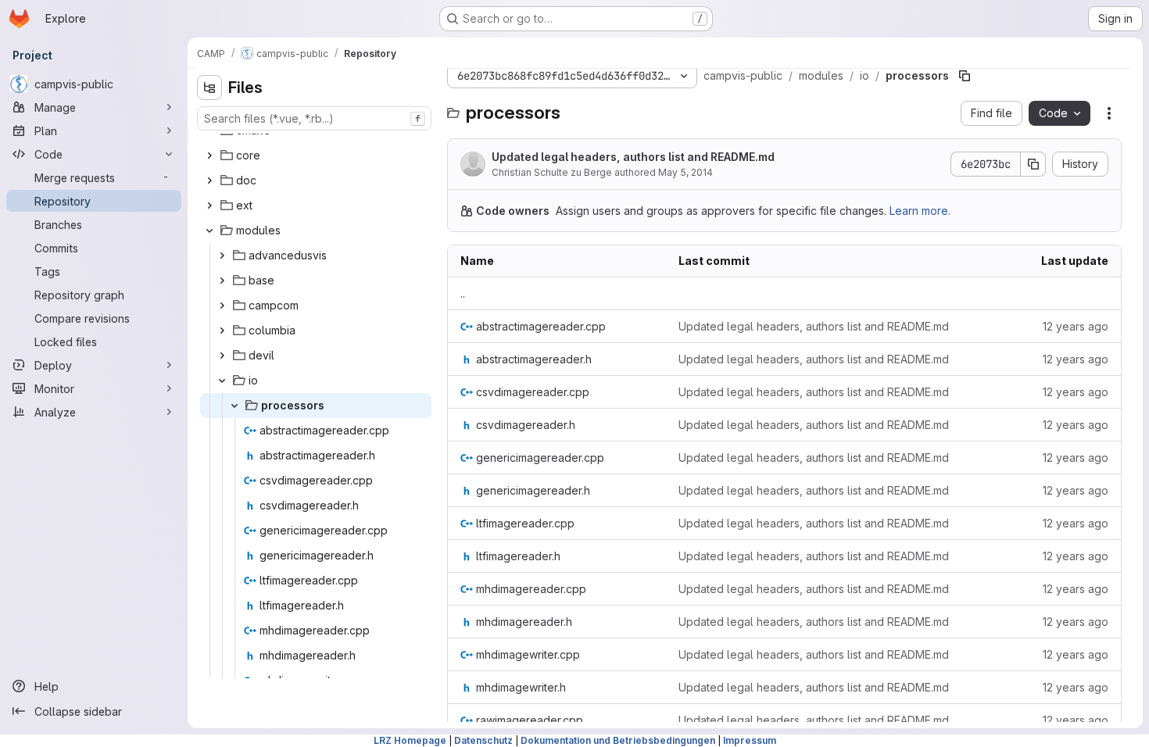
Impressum (749, 740)
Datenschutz (483, 740)
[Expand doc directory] (209, 180)
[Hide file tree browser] (209, 87)
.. (462, 293)
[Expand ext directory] (209, 205)
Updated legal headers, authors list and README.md (633, 156)
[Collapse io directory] (222, 380)
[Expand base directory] (222, 280)
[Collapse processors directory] (234, 405)
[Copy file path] (964, 75)
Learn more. (919, 210)
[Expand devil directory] (222, 355)
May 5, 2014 (685, 172)
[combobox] (314, 118)
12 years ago (1075, 326)
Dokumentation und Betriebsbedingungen (618, 740)
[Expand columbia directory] (222, 330)
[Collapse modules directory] (209, 230)
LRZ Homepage (410, 740)
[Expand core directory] (209, 155)
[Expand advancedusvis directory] (222, 255)
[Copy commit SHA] (1033, 164)
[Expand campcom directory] (222, 305)
